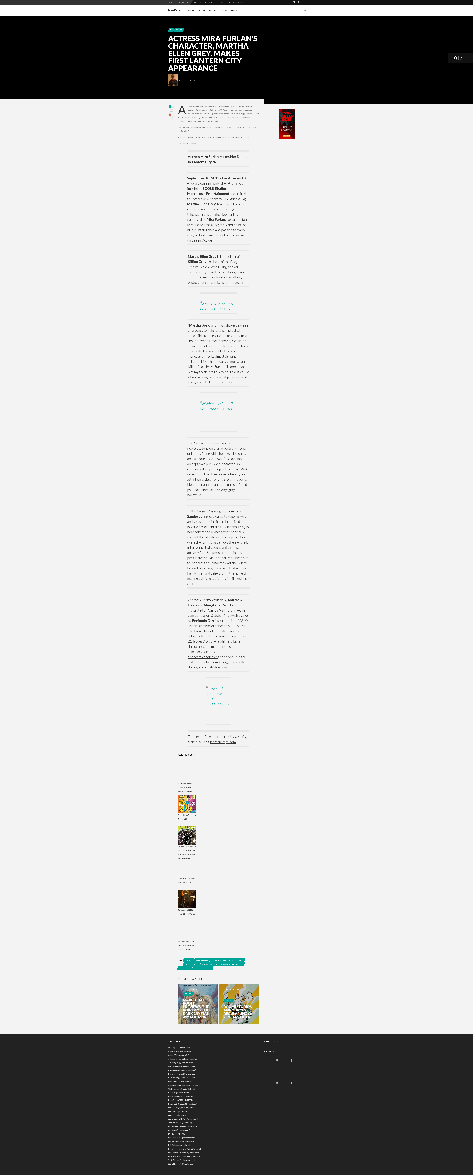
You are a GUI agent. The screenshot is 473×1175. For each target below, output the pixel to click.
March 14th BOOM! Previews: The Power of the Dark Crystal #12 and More (196, 1008)
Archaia (188, 960)
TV (242, 10)
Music (234, 10)
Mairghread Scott (220, 960)
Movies (223, 10)
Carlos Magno (208, 964)
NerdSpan (175, 10)
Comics (201, 10)
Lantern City (237, 960)
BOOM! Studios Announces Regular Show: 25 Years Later (238, 1012)
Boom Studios (202, 960)
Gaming (212, 10)
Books (191, 10)
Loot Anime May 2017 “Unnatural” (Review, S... (217, 2)
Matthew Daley (192, 964)
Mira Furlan (185, 968)
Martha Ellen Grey (202, 968)
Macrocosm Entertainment (231, 964)
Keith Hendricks (189, 80)
